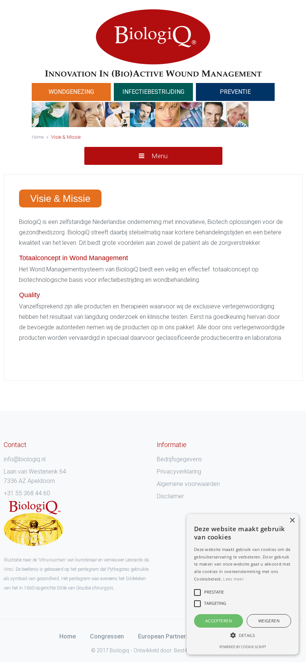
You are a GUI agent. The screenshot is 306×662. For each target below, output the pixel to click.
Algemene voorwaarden (188, 483)
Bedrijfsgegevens (179, 459)
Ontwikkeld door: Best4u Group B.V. (175, 650)
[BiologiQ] (153, 43)
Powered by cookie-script (242, 646)
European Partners (163, 636)
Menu (159, 156)
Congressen (107, 636)
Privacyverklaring (179, 471)
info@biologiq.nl (25, 459)
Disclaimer (170, 496)
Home (67, 636)
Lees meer (233, 579)
